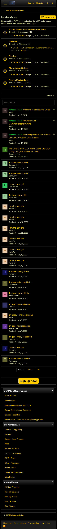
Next (30, 370)
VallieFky (12, 208)
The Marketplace (12, 425)
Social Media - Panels (14, 472)
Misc (7, 444)
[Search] (52, 3)
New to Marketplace (18, 80)
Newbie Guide (10, 396)
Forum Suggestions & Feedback (18, 410)
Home (48, 523)
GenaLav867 (14, 165)
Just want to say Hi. (18, 195)
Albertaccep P (14, 296)
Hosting (8, 434)
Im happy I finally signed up (21, 315)
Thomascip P (14, 307)
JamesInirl (12, 274)
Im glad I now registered (19, 304)
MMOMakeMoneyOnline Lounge (18, 405)
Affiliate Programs (12, 487)
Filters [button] (49, 96)
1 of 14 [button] (21, 370)
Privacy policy (33, 523)
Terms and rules (20, 523)
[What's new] (47, 3)
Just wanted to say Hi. (19, 162)
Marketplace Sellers (18, 68)
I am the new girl (16, 184)
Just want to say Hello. (19, 271)
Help (42, 523)
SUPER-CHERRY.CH (19, 36)
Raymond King (14, 154)
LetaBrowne (13, 187)
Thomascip (13, 285)
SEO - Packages (12, 463)
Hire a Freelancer (12, 492)
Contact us (7, 523)
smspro (24, 50)
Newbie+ (13, 56)
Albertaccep (13, 328)
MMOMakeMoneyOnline (15, 391)
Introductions (10, 401)
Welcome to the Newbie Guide (36, 110)
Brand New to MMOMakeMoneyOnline (27, 29)
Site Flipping (10, 506)
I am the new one (16, 206)
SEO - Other (10, 458)
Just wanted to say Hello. (20, 282)
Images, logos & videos (14, 439)
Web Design (10, 477)
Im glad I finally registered (20, 337)
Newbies (13, 41)
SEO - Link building (13, 453)
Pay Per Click (10, 501)
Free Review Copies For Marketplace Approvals (24, 420)
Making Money (11, 482)
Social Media (10, 468)
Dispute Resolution (12, 415)
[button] (5, 3)
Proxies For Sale (12, 449)
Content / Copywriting (13, 430)
